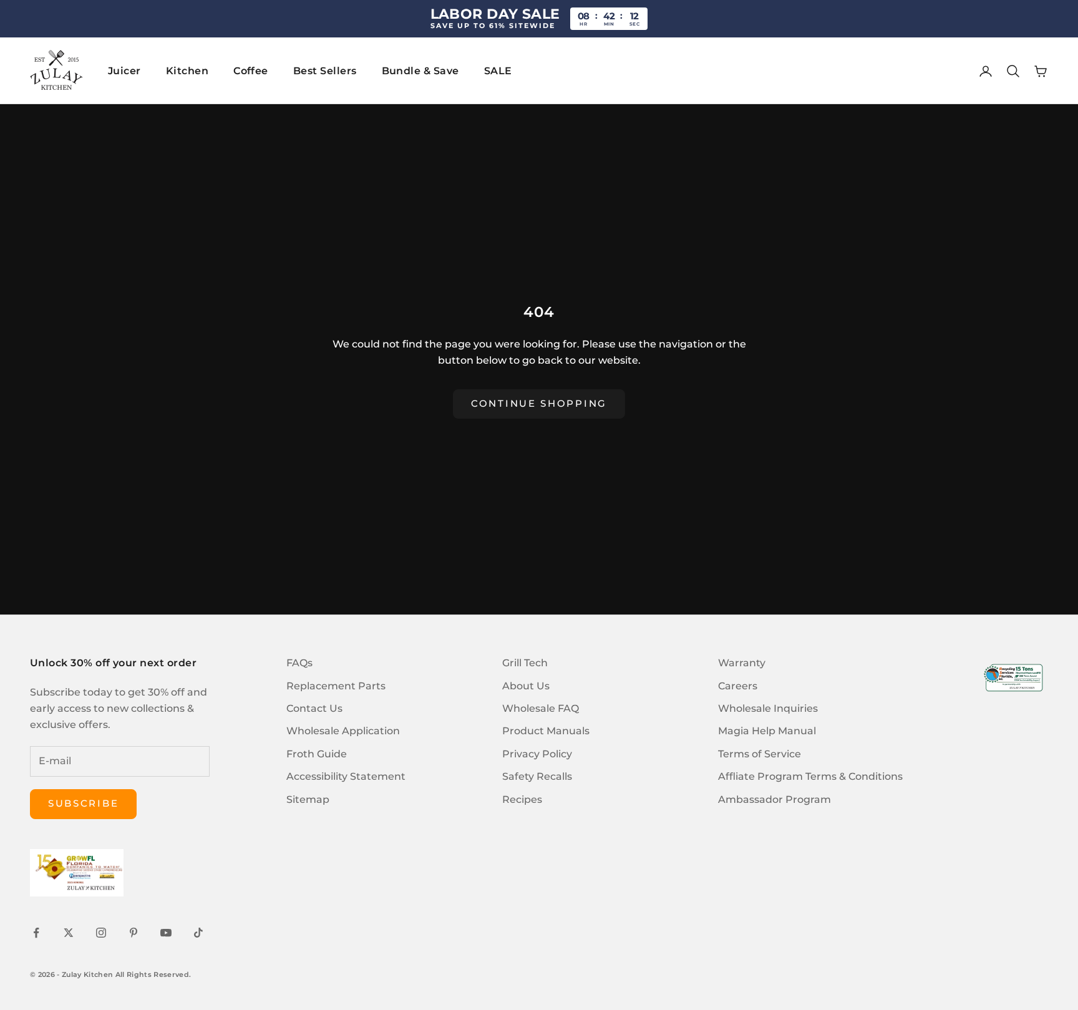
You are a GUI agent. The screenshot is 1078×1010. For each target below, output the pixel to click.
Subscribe (83, 803)
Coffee (250, 71)
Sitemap (307, 799)
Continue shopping (539, 403)
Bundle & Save (420, 71)
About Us (526, 686)
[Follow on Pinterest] (133, 932)
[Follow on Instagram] (101, 932)
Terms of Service (759, 754)
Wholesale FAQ (540, 708)
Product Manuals (546, 731)
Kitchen (187, 71)
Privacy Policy (537, 754)
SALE (498, 71)
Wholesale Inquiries (768, 708)
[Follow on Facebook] (36, 932)
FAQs (299, 663)
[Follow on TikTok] (198, 932)
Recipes (522, 799)
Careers (737, 686)
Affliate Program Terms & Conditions (810, 776)
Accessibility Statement (345, 776)
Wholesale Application (343, 731)
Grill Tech (525, 663)
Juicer (124, 71)
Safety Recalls (537, 776)
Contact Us (314, 708)
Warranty (741, 663)
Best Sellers (325, 71)
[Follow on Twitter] (68, 932)
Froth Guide (316, 754)
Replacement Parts (336, 686)
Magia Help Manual (767, 731)
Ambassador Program (774, 799)
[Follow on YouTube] (166, 932)
